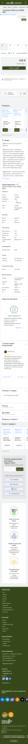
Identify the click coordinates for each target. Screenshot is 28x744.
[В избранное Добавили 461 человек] (11, 53)
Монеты (4, 620)
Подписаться (20, 469)
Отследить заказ (6, 645)
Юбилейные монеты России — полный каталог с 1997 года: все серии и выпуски (15, 79)
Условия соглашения (7, 607)
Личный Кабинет (6, 639)
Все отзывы (20, 377)
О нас (3, 592)
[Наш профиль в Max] (3, 679)
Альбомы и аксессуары (7, 624)
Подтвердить (14, 741)
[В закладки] (10, 130)
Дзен (15, 489)
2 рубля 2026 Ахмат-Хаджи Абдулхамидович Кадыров (7, 439)
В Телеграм (15, 479)
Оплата (4, 601)
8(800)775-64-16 (6, 671)
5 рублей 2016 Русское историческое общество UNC (18, 123)
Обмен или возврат (6, 603)
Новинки (4, 631)
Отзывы (4, 596)
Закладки (4, 643)
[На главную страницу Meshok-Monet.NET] (14, 2)
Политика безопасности (7, 609)
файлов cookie (21, 737)
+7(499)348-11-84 (7, 673)
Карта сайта (5, 612)
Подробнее (18, 327)
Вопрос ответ (5, 605)
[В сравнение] (9, 53)
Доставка (4, 598)
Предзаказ (7, 445)
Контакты (4, 594)
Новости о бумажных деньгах (9, 660)
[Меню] (2, 2)
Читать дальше (6, 178)
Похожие (23, 16)
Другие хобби (5, 628)
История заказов (6, 641)
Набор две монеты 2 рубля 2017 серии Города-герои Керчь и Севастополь (6, 123)
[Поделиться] (12, 53)
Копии (3, 626)
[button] (14, 140)
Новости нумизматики (7, 658)
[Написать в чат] (3, 731)
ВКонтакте (15, 484)
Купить (5, 130)
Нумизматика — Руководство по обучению (12, 653)
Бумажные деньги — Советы (8, 656)
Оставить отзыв (7, 377)
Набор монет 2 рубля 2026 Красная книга (18, 439)
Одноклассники (15, 493)
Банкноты (4, 622)
